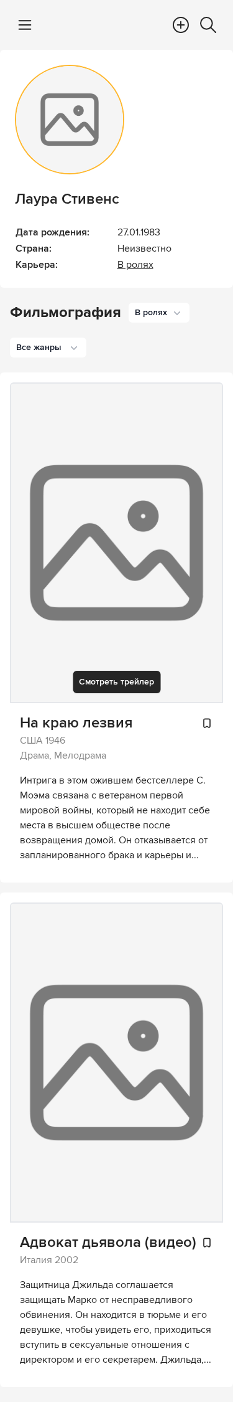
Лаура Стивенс (67, 199)
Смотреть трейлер (116, 681)
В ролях (135, 264)
